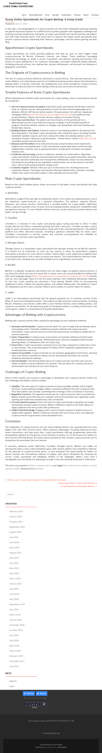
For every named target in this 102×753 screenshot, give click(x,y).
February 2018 (16, 656)
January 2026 (15, 517)
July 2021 (13, 563)
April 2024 (14, 548)
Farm (24, 15)
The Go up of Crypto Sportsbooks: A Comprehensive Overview (35, 480)
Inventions (66, 15)
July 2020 (13, 589)
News (86, 15)
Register (13, 681)
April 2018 (14, 646)
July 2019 (13, 610)
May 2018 (14, 641)
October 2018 (16, 630)
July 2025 (13, 537)
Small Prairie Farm (18, 3)
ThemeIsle (62, 747)
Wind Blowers (35, 15)
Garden (55, 15)
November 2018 (16, 625)
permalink (38, 469)
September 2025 (17, 527)
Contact (95, 15)
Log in (12, 686)
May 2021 (14, 568)
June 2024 (14, 542)
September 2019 (17, 604)
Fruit (47, 15)
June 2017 (14, 666)
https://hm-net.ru (87, 138)
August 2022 (15, 553)
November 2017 (16, 661)
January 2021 (15, 584)
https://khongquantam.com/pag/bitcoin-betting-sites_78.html (61, 276)
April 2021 (14, 573)
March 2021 (15, 579)
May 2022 (14, 558)
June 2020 (14, 594)
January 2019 (15, 620)
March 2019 (15, 615)
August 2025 (15, 532)
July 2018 (13, 635)
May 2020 (14, 599)
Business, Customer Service (40, 465)
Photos (77, 15)
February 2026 (16, 511)
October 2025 (16, 522)
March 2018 (15, 651)
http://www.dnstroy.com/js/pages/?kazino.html (50, 115)
